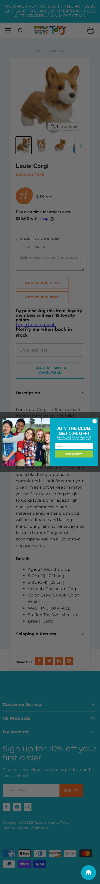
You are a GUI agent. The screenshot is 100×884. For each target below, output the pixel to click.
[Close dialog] (94, 421)
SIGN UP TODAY (73, 454)
